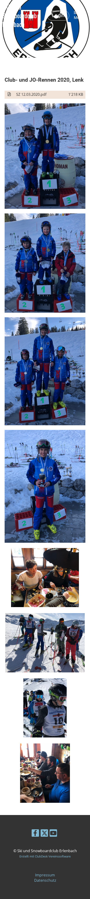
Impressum (45, 875)
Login (58, 15)
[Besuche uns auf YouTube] (53, 834)
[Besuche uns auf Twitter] (44, 834)
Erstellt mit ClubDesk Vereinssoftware (45, 856)
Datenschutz (45, 880)
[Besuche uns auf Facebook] (35, 834)
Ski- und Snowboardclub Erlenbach (19, 15)
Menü (78, 18)
